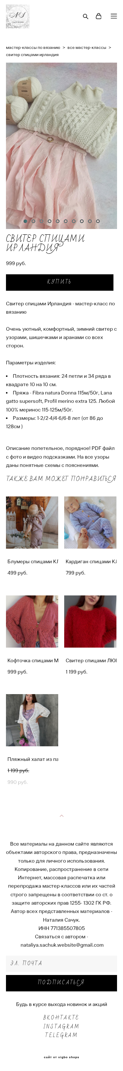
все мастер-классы (86, 47)
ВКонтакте (62, 1017)
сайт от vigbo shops (61, 1057)
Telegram (61, 1035)
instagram (61, 1026)
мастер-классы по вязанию (33, 47)
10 (98, 221)
